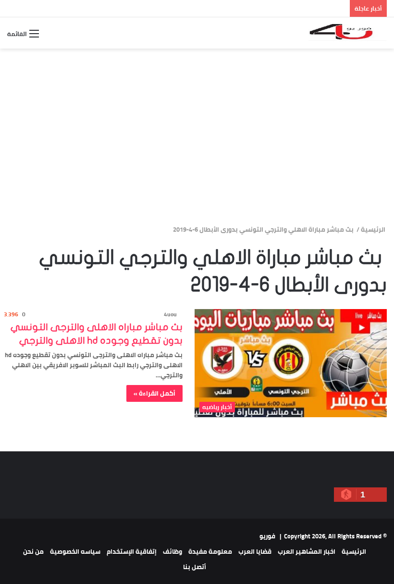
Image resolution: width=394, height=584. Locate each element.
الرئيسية (374, 229)
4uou (170, 314)
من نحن (33, 551)
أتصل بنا (194, 566)
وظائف (172, 551)
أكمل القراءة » (154, 393)
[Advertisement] (197, 150)
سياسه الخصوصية (75, 551)
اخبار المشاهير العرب (306, 551)
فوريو (267, 536)
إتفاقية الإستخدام (132, 551)
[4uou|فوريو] (347, 33)
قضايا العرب (254, 551)
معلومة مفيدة (210, 551)
